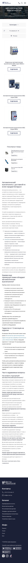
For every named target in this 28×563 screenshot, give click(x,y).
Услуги (3, 531)
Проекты (4, 528)
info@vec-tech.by (8, 495)
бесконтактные (10, 336)
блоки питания (9, 340)
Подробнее (14, 69)
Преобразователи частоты (8, 504)
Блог (3, 536)
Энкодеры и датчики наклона (9, 511)
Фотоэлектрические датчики (9, 509)
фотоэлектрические (19, 336)
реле (4, 340)
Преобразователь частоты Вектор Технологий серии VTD (17, 152)
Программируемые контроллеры (10, 514)
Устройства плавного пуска (8, 519)
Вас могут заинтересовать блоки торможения (11, 462)
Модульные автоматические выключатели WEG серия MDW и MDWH (14, 63)
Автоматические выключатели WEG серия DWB (14, 96)
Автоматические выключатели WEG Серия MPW (14, 128)
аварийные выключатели (19, 338)
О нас (3, 533)
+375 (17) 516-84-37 (9, 492)
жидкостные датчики (7, 338)
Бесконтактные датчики (7, 506)
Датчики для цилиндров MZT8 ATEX (17, 160)
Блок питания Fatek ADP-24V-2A (17, 168)
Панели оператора (6, 516)
